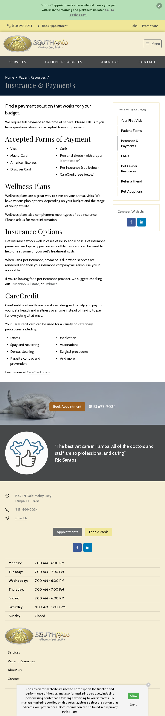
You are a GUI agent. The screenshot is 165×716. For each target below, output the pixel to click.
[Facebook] (131, 222)
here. (74, 711)
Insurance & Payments (129, 143)
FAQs (125, 156)
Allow (133, 696)
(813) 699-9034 (102, 406)
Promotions (150, 26)
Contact (147, 62)
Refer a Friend (131, 181)
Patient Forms (131, 131)
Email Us (21, 518)
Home (9, 77)
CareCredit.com (38, 372)
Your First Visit (131, 121)
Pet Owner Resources (129, 168)
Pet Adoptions (132, 191)
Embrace (50, 284)
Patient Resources (63, 62)
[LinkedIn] (141, 222)
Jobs (135, 26)
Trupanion (18, 284)
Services (17, 62)
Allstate (33, 284)
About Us (110, 62)
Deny (133, 705)
